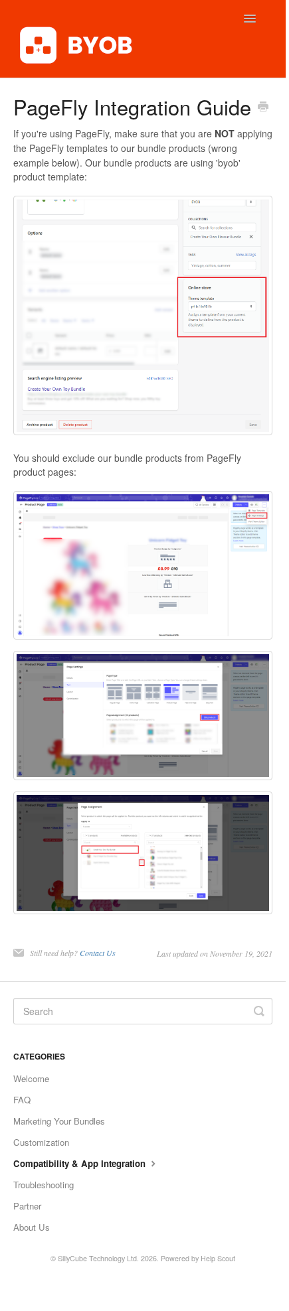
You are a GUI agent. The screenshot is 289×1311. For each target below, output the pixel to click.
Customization (41, 1142)
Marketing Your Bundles (59, 1121)
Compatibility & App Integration (80, 1163)
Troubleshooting (43, 1184)
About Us (31, 1227)
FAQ (22, 1099)
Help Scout (218, 1258)
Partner (27, 1206)
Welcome (31, 1078)
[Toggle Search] (259, 1011)
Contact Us (98, 952)
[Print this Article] (263, 107)
